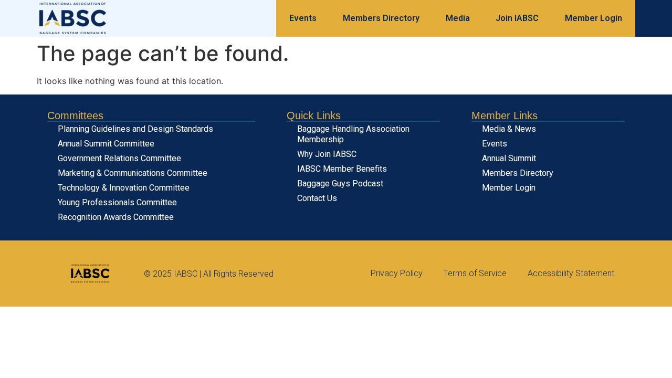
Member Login (593, 18)
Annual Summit (509, 158)
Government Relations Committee (119, 158)
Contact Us (317, 198)
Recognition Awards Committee (116, 217)
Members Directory (381, 18)
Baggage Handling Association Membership (353, 134)
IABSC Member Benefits (342, 169)
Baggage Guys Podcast (340, 183)
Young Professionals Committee (117, 202)
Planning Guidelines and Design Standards (135, 129)
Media (458, 18)
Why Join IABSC (326, 154)
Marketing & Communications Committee (132, 173)
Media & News (509, 129)
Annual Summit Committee (106, 144)
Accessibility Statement (571, 273)
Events (303, 18)
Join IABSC (517, 18)
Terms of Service (475, 273)
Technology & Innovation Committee (124, 188)
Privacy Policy (397, 273)
